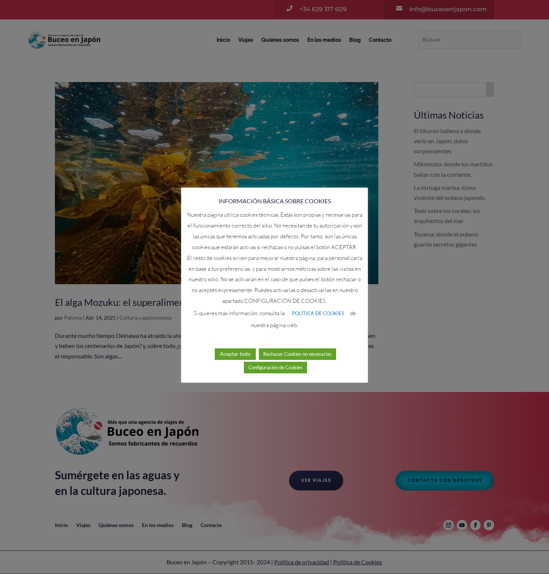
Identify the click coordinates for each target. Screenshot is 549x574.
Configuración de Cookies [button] (275, 367)
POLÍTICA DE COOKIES (318, 313)
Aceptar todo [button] (235, 354)
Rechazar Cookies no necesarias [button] (297, 354)
